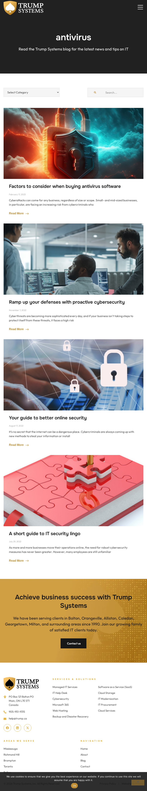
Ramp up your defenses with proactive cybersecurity (67, 302)
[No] (137, 782)
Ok (74, 785)
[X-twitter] (27, 728)
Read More (16, 213)
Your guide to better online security (48, 418)
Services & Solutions (74, 679)
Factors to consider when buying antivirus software (65, 186)
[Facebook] (7, 728)
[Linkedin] (17, 728)
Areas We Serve (19, 740)
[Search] (95, 92)
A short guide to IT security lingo (44, 534)
